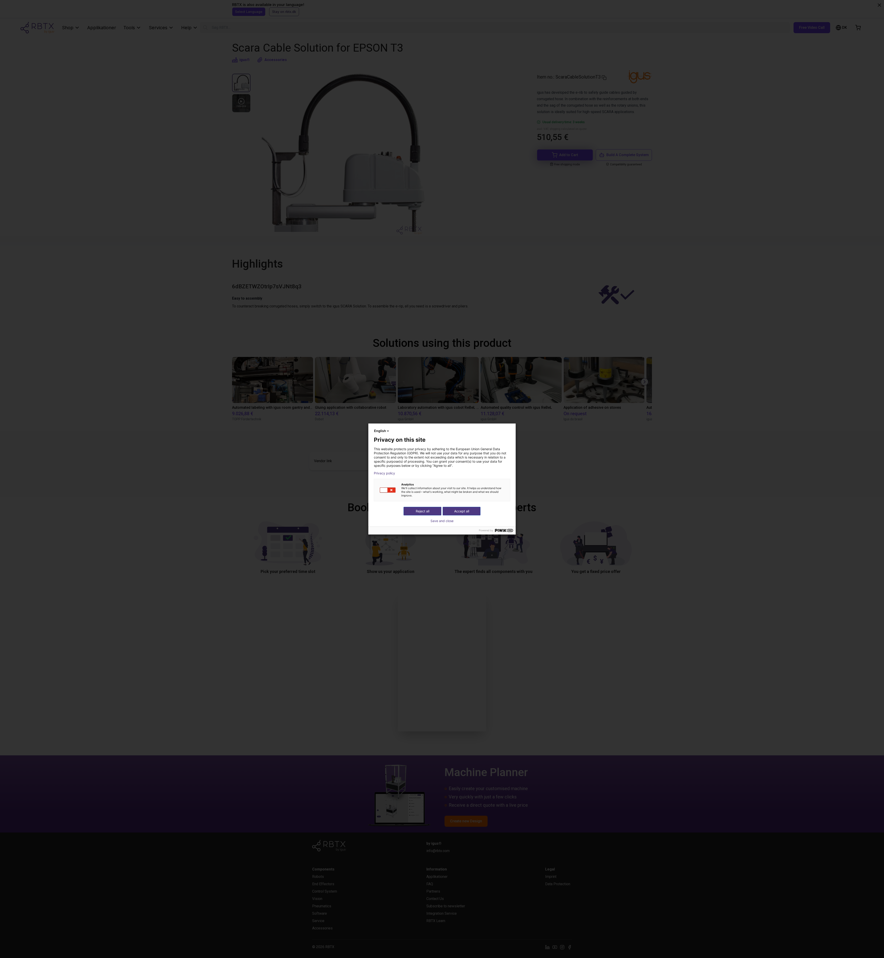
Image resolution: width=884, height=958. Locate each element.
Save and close (442, 521)
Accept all (461, 511)
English (380, 431)
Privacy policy (384, 473)
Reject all (422, 511)
